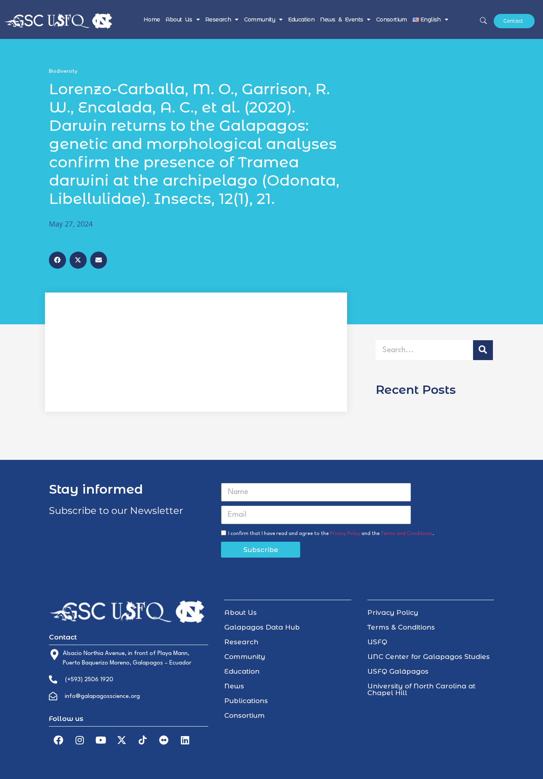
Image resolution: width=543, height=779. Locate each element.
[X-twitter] (121, 740)
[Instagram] (79, 740)
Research (218, 19)
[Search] (483, 350)
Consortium (391, 19)
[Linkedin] (184, 740)
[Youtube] (100, 740)
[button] (57, 260)
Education (301, 19)
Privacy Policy (345, 533)
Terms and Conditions (406, 533)
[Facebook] (58, 740)
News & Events (341, 19)
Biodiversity (63, 71)
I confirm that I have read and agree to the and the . (331, 533)
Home (152, 19)
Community (259, 19)
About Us (178, 19)
